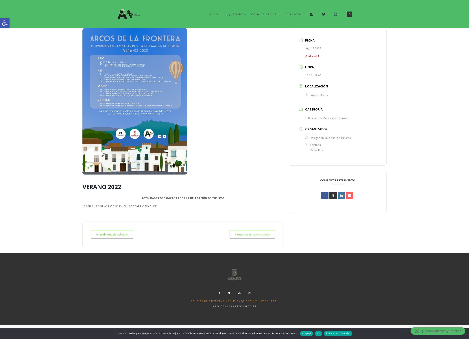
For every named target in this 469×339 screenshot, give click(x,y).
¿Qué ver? (234, 14)
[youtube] (239, 293)
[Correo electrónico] (349, 195)
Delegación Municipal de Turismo (328, 118)
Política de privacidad (208, 301)
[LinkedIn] (341, 195)
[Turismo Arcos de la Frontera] (129, 14)
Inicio (213, 14)
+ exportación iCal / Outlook (252, 234)
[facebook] (220, 293)
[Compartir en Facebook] (324, 195)
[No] (464, 333)
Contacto (293, 14)
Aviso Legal (269, 301)
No (318, 333)
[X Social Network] (333, 195)
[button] (5, 23)
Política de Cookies (243, 301)
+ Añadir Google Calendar (112, 234)
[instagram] (249, 293)
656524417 (317, 150)
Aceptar (306, 333)
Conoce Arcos (263, 14)
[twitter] (229, 293)
